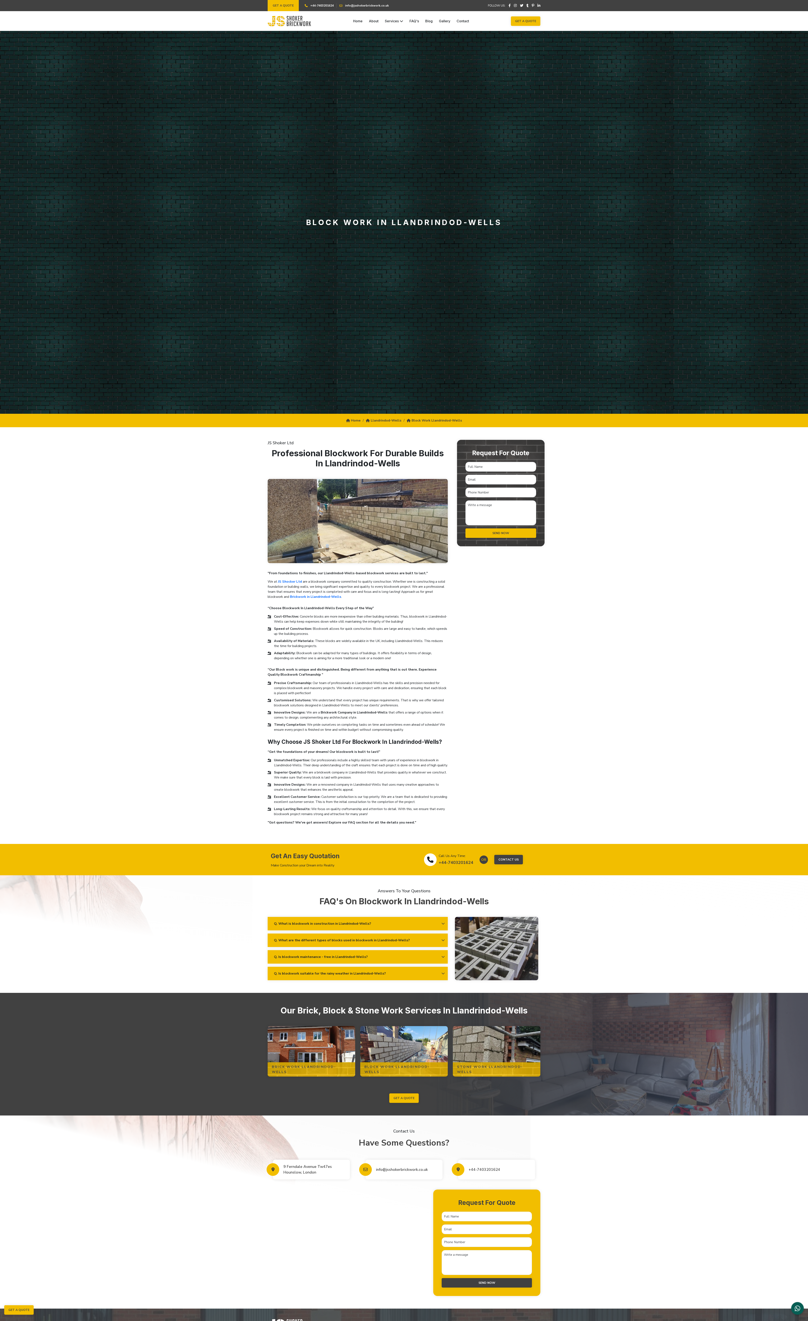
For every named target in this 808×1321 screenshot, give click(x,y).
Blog (429, 21)
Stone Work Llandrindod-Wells (490, 1069)
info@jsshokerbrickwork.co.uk (402, 1169)
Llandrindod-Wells (386, 420)
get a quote (404, 1098)
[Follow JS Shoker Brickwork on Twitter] (521, 5)
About (374, 21)
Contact (463, 21)
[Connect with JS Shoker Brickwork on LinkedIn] (538, 5)
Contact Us (508, 860)
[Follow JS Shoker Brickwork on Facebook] (510, 5)
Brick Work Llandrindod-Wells (304, 1069)
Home (358, 21)
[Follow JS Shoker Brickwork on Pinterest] (533, 5)
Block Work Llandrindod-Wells (437, 420)
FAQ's (414, 21)
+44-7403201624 (456, 862)
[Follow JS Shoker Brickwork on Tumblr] (527, 5)
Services (392, 21)
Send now (500, 533)
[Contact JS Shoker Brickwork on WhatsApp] (797, 1308)
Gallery (444, 21)
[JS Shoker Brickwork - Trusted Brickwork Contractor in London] (289, 21)
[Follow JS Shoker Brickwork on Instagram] (515, 5)
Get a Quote (283, 6)
